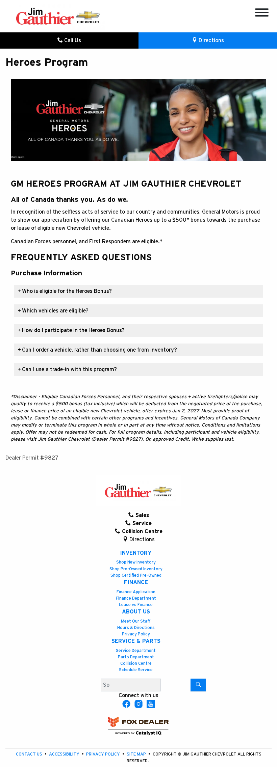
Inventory (136, 553)
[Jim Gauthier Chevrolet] (58, 16)
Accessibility (64, 754)
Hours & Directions (136, 628)
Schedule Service (136, 670)
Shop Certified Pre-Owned (135, 575)
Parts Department (136, 657)
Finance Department (136, 598)
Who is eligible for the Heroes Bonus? (65, 291)
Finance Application (136, 592)
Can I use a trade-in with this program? (67, 369)
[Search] (198, 685)
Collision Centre (136, 663)
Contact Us (29, 754)
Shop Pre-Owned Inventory (135, 569)
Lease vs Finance (136, 605)
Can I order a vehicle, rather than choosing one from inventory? (97, 350)
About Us (136, 611)
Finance (136, 582)
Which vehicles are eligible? (53, 310)
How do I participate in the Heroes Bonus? (71, 330)
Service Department (136, 651)
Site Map (137, 754)
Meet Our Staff (136, 621)
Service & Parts (135, 641)
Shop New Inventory (136, 562)
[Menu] (262, 13)
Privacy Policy (136, 634)
